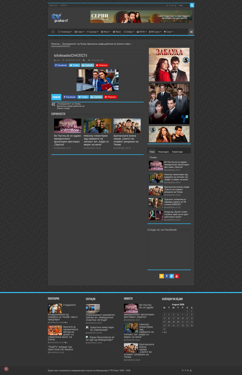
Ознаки (153, 157)
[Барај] (192, 5)
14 (183, 318)
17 (164, 322)
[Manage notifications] (6, 369)
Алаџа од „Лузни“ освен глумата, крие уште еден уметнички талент (176, 214)
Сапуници (93, 32)
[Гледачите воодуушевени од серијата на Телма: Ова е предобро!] (55, 308)
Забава (129, 32)
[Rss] (167, 5)
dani (58, 60)
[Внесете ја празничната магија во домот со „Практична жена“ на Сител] (55, 330)
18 (169, 322)
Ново (152, 152)
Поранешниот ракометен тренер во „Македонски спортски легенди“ (100, 317)
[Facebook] (170, 5)
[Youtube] (175, 5)
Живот (118, 32)
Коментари (177, 152)
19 (173, 322)
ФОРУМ (64, 5)
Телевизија (65, 32)
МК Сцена (155, 32)
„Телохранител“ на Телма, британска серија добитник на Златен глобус (96, 44)
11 (169, 318)
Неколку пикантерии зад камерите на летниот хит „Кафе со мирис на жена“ (96, 140)
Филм (106, 32)
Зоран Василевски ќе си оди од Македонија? (100, 338)
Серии (80, 32)
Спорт (168, 32)
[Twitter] (172, 5)
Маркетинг (53, 5)
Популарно (163, 152)
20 (178, 322)
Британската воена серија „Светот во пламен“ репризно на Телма (126, 140)
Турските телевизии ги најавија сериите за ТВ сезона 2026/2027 (175, 202)
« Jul (164, 332)
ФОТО (142, 32)
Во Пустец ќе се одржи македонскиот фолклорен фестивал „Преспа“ (67, 140)
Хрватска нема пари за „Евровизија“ (102, 328)
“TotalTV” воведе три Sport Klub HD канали (60, 348)
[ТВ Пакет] (60, 18)
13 (178, 318)
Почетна (55, 44)
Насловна (53, 31)
